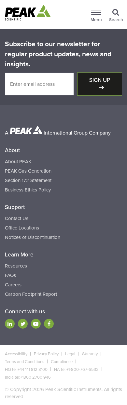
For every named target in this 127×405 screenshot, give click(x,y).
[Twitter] (23, 324)
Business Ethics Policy (28, 190)
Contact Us (16, 218)
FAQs (10, 275)
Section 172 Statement (28, 180)
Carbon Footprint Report (31, 294)
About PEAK (18, 161)
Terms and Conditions (24, 361)
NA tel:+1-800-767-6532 (76, 369)
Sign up (99, 80)
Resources (16, 266)
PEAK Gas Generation (28, 171)
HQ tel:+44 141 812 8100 (26, 369)
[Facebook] (49, 324)
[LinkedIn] (10, 324)
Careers (13, 285)
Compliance (62, 361)
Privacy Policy (46, 354)
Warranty (90, 354)
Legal (70, 354)
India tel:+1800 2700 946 (28, 377)
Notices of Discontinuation (32, 237)
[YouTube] (36, 324)
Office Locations (22, 228)
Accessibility (16, 354)
